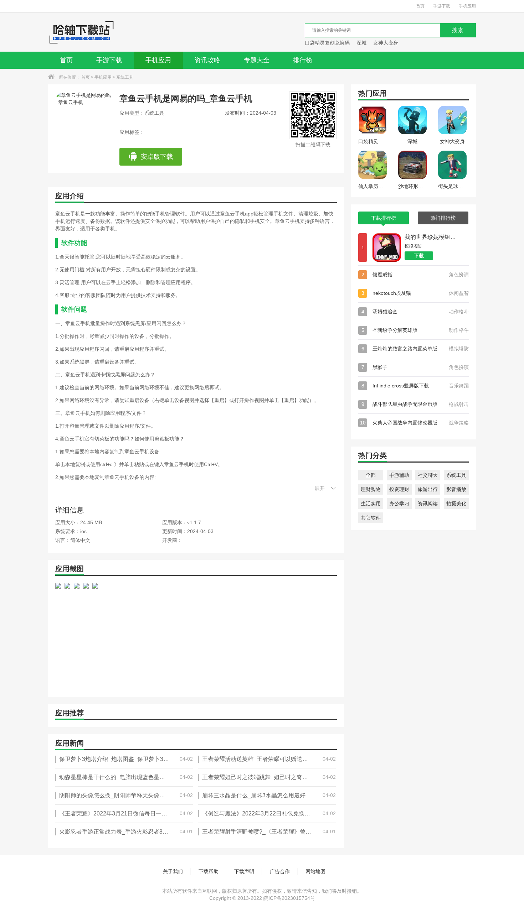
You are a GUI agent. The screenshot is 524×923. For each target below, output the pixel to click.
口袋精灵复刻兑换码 (327, 43)
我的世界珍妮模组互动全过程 (431, 237)
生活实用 (371, 503)
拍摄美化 (456, 503)
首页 (420, 6)
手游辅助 (399, 475)
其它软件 (371, 518)
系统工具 (124, 77)
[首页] (81, 32)
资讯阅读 (428, 503)
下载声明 (244, 871)
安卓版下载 (157, 156)
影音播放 (456, 489)
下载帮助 (209, 871)
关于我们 (173, 871)
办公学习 (399, 503)
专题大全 (256, 60)
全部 (371, 475)
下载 (419, 256)
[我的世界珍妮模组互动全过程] (387, 247)
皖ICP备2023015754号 (289, 898)
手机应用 (467, 6)
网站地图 (315, 871)
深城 (361, 43)
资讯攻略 (207, 60)
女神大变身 (385, 43)
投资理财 (399, 489)
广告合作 (280, 871)
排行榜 (302, 60)
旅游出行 (428, 489)
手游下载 (441, 6)
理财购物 (371, 489)
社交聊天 (428, 475)
